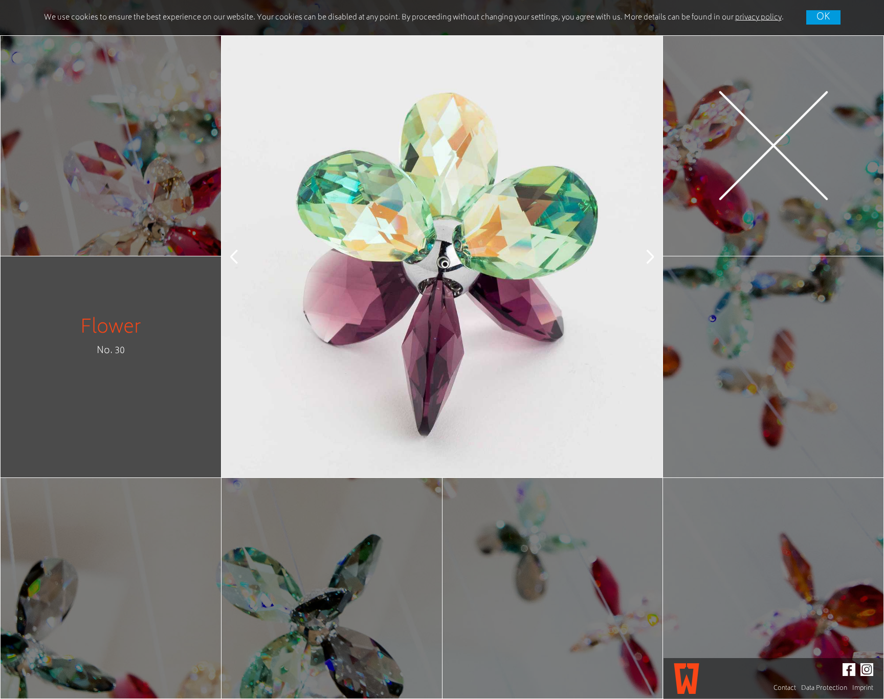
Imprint (862, 688)
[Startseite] (686, 678)
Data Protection (824, 688)
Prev (242, 256)
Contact (785, 688)
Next (642, 256)
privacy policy (758, 17)
